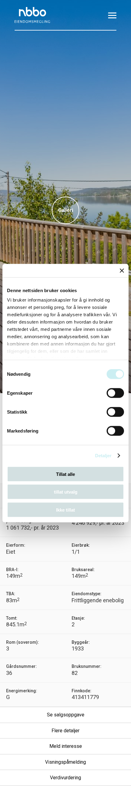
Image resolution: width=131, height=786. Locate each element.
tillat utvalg (65, 491)
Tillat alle (65, 473)
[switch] (115, 393)
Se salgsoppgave (65, 715)
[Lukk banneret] (122, 270)
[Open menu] (112, 15)
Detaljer (103, 455)
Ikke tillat (65, 509)
